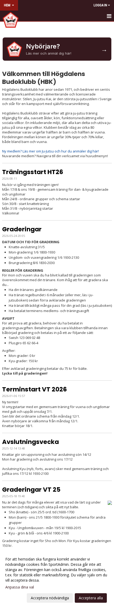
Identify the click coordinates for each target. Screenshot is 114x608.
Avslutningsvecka (30, 442)
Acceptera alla (91, 597)
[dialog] (57, 578)
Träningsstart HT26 (32, 172)
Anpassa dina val (19, 587)
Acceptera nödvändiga (50, 597)
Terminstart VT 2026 (34, 389)
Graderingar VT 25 (31, 489)
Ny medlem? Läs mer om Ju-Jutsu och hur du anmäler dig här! (50, 151)
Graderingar (22, 229)
